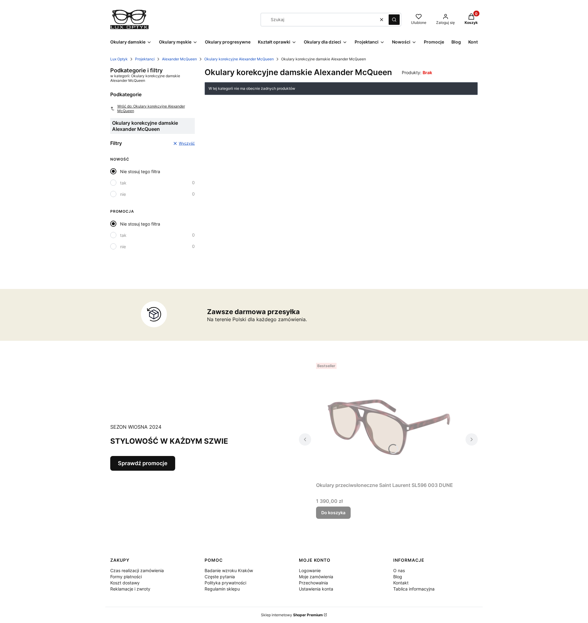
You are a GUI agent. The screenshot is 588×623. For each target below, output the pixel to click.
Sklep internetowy (292, 615)
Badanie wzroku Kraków (229, 570)
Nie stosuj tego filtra (140, 171)
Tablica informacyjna (414, 588)
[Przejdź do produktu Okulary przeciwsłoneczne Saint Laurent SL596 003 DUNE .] (388, 419)
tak (123, 182)
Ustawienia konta (316, 588)
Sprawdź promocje (143, 463)
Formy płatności (126, 576)
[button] (394, 19)
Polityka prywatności (225, 582)
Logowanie (310, 570)
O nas (399, 570)
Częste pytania (220, 576)
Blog (397, 576)
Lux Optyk (119, 59)
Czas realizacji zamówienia (137, 570)
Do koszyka (333, 512)
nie (123, 194)
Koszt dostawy (125, 582)
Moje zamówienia (316, 576)
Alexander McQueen (179, 59)
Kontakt (401, 582)
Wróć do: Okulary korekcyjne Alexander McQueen (151, 108)
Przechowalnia (313, 582)
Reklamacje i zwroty (130, 588)
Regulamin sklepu (222, 588)
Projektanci (145, 59)
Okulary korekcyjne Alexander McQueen (239, 59)
